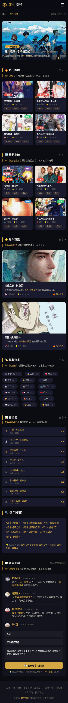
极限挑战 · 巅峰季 (18, 480)
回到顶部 (39, 692)
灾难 (48, 193)
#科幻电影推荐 (49, 527)
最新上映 (28, 688)
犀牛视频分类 (11, 365)
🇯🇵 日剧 (27, 392)
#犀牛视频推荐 (13, 522)
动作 (56, 108)
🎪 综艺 (28, 398)
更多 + (62, 69)
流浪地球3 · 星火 (17, 470)
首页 (4, 13)
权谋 (15, 226)
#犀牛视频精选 (51, 522)
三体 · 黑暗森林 (17, 429)
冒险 (15, 108)
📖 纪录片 (11, 404)
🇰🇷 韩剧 (10, 392)
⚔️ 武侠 (45, 380)
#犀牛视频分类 (13, 527)
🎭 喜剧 (32, 374)
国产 (56, 193)
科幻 (7, 108)
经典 (24, 108)
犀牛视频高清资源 (29, 544)
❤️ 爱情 (50, 374)
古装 (40, 108)
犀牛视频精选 (28, 56)
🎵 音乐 (46, 398)
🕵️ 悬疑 (27, 380)
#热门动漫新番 (13, 532)
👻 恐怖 (10, 380)
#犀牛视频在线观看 (32, 522)
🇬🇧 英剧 (45, 392)
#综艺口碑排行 (13, 536)
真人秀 (8, 141)
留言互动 (29, 692)
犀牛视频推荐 (11, 75)
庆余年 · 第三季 (17, 460)
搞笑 (17, 141)
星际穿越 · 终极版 (18, 450)
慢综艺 (49, 226)
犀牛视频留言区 (12, 568)
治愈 (58, 226)
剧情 (24, 226)
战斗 (56, 141)
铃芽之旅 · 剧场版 (18, 490)
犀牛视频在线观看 (13, 160)
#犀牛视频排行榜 (31, 527)
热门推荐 (17, 688)
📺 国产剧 (47, 386)
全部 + (62, 359)
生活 (40, 226)
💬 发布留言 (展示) (34, 665)
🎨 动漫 (10, 398)
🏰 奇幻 (27, 386)
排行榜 (59, 688)
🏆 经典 (47, 404)
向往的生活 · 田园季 (19, 500)
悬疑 (48, 108)
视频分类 (49, 688)
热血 (40, 141)
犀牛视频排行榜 (12, 422)
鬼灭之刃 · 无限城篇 (19, 440)
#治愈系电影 (46, 532)
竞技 (25, 141)
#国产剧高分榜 (30, 532)
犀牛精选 (38, 688)
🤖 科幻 (10, 386)
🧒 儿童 (29, 404)
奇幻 (48, 141)
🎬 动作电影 (12, 374)
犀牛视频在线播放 (47, 544)
